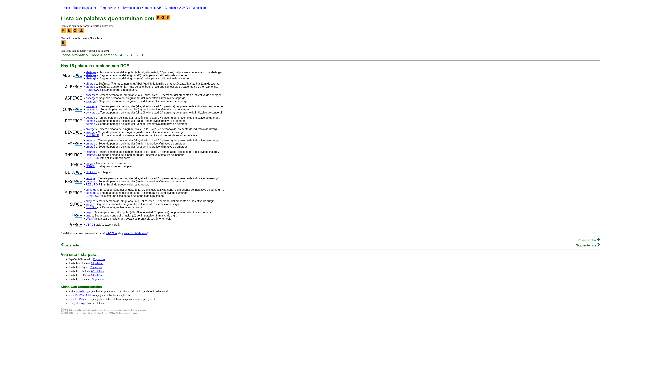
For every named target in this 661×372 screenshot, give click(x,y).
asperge (91, 95)
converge (91, 106)
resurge (90, 178)
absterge (91, 72)
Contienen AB (151, 7)
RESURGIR (93, 184)
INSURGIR (92, 158)
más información (123, 310)
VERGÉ (91, 224)
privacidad (142, 310)
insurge (90, 151)
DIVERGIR (92, 135)
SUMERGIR (93, 195)
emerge (90, 140)
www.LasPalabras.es (135, 233)
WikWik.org (112, 233)
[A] (64, 32)
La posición (199, 7)
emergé (90, 146)
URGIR (90, 218)
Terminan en (130, 7)
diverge (90, 129)
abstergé (91, 78)
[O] (75, 32)
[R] (64, 44)
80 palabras (96, 267)
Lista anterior (73, 245)
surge (89, 201)
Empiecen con (109, 7)
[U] (81, 32)
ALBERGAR (93, 89)
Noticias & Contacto (131, 313)
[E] (69, 32)
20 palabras (99, 259)
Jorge (89, 163)
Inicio (66, 7)
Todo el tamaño (104, 55)
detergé (90, 123)
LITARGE (91, 172)
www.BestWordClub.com (83, 295)
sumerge (91, 189)
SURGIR (91, 207)
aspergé (91, 101)
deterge (90, 117)
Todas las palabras (85, 7)
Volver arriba (587, 240)
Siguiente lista (586, 245)
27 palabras (98, 279)
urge (88, 212)
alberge (90, 83)
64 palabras (97, 263)
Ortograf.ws (75, 303)
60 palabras (97, 271)
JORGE (90, 166)
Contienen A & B (176, 7)
